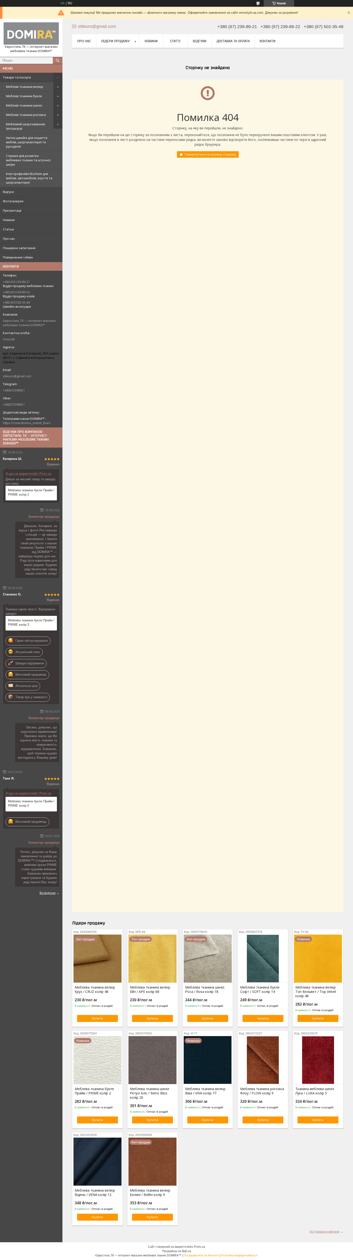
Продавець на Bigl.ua (176, 1251)
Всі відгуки (47, 893)
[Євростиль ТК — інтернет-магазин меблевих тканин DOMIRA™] (31, 33)
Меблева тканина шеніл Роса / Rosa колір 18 (204, 989)
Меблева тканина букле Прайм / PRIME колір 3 (31, 622)
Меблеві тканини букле (24, 96)
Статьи (8, 229)
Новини (9, 220)
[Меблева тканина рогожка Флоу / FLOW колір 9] (263, 1060)
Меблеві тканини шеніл (24, 105)
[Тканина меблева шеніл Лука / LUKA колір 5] (318, 1060)
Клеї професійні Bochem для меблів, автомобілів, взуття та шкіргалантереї (29, 178)
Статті (175, 41)
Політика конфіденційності (239, 1255)
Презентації (12, 210)
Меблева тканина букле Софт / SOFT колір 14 (260, 989)
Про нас (9, 238)
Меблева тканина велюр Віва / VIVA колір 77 (205, 1091)
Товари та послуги (17, 77)
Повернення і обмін (18, 257)
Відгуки (8, 192)
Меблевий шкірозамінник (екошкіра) (25, 126)
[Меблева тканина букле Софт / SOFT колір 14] (263, 959)
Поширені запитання (19, 248)
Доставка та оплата (233, 41)
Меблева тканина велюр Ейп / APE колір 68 (150, 989)
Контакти (267, 41)
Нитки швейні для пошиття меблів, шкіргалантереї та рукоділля (26, 142)
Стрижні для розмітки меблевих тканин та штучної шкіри (28, 160)
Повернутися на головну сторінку (210, 154)
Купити (97, 1018)
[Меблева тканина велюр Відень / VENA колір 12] (97, 1162)
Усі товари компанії (324, 1231)
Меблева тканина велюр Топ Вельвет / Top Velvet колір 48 (315, 991)
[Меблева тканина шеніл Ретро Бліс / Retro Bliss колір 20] (153, 1060)
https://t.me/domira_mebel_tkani (26, 423)
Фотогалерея (13, 201)
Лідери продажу (115, 41)
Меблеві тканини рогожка (26, 115)
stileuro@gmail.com (17, 376)
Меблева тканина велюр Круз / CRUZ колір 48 (95, 989)
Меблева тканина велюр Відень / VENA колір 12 (95, 1192)
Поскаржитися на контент (201, 1255)
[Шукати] (57, 60)
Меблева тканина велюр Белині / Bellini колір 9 (150, 1192)
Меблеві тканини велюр (24, 86)
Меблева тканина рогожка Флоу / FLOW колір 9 (262, 1091)
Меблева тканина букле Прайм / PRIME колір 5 (31, 803)
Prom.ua (199, 1246)
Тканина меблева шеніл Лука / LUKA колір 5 (314, 1091)
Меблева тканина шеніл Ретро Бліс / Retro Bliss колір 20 (149, 1093)
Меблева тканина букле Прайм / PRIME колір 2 (31, 492)
